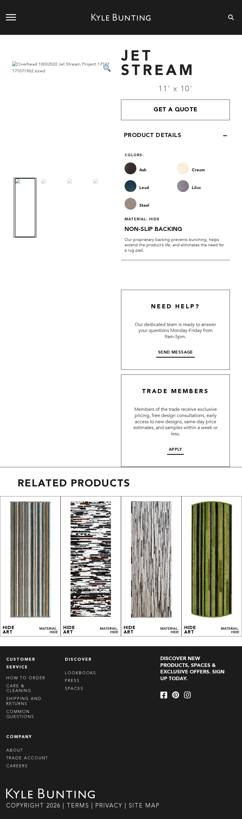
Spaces (74, 689)
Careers (17, 766)
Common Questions (20, 714)
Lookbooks (80, 673)
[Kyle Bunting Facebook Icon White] (163, 694)
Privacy (110, 806)
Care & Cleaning (18, 688)
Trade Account (27, 758)
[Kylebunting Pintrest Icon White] (175, 694)
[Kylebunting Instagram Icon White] (187, 694)
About (14, 750)
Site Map (144, 806)
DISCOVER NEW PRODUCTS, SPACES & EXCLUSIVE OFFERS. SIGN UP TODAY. (192, 668)
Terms (78, 806)
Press (72, 681)
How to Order (25, 678)
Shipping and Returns (24, 701)
